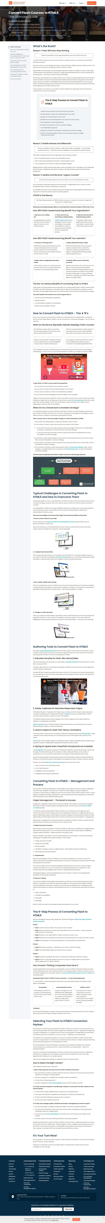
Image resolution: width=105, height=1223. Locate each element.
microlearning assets (71, 449)
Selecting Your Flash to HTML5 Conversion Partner (19, 75)
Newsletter (72, 1179)
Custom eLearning (29, 1164)
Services (62, 3)
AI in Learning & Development (88, 1177)
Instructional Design (89, 1180)
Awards (11, 1171)
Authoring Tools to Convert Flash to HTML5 (18, 61)
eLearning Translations (27, 1183)
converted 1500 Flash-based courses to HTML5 (76, 973)
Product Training (43, 1173)
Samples (11, 1166)
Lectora (35, 741)
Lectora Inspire (85, 733)
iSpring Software (58, 1176)
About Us (11, 1164)
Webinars (71, 1169)
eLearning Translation (90, 1174)
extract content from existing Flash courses (61, 522)
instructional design (76, 447)
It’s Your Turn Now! (15, 79)
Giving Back (12, 1176)
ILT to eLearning (29, 1166)
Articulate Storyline (61, 557)
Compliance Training (45, 1175)
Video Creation (29, 1173)
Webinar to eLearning (28, 1169)
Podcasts (71, 1174)
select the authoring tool (53, 762)
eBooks (71, 1166)
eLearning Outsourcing (87, 1183)
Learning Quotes (73, 1181)
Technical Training (44, 1178)
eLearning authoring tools (48, 651)
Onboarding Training (45, 1164)
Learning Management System (30, 1187)
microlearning (78, 400)
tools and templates (52, 1114)
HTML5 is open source (62, 220)
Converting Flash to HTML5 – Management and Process (18, 66)
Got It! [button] (76, 1219)
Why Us (71, 3)
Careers (11, 1174)
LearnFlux (71, 1176)
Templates (72, 1171)
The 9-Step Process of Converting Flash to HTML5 (18, 71)
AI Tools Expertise (29, 1175)
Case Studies (12, 1169)
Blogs (70, 1164)
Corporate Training (89, 1164)
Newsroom (12, 1179)
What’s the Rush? (15, 47)
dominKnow (57, 1171)
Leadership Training (44, 1166)
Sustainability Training (43, 1169)
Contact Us (92, 3)
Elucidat (56, 1174)
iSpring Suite (39, 750)
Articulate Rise (58, 1164)
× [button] (103, 1217)
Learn (81, 3)
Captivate (67, 714)
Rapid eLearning (28, 1178)
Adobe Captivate (38, 724)
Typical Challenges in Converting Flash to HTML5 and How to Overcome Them (19, 56)
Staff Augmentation (29, 1180)
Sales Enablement (44, 1180)
